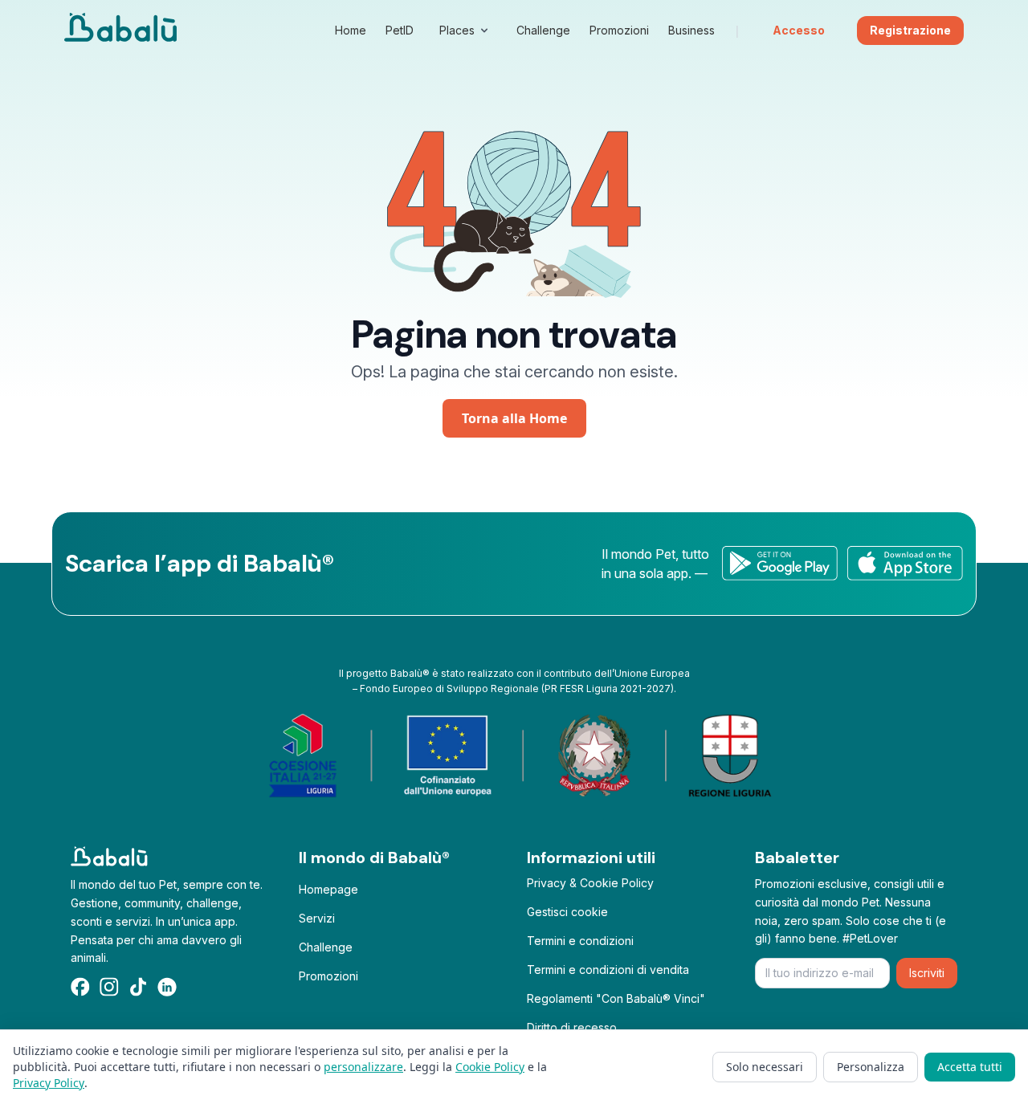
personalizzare (363, 1066)
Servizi (317, 918)
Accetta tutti (969, 1066)
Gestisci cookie (567, 912)
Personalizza (870, 1066)
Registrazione (910, 30)
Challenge (326, 947)
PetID (400, 30)
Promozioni (328, 976)
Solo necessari (764, 1066)
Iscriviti (926, 973)
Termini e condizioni (580, 940)
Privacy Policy (48, 1082)
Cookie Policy (489, 1066)
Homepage (328, 889)
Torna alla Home (514, 418)
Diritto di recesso (572, 1027)
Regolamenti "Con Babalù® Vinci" (616, 998)
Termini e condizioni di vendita (608, 969)
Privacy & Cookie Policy (590, 883)
